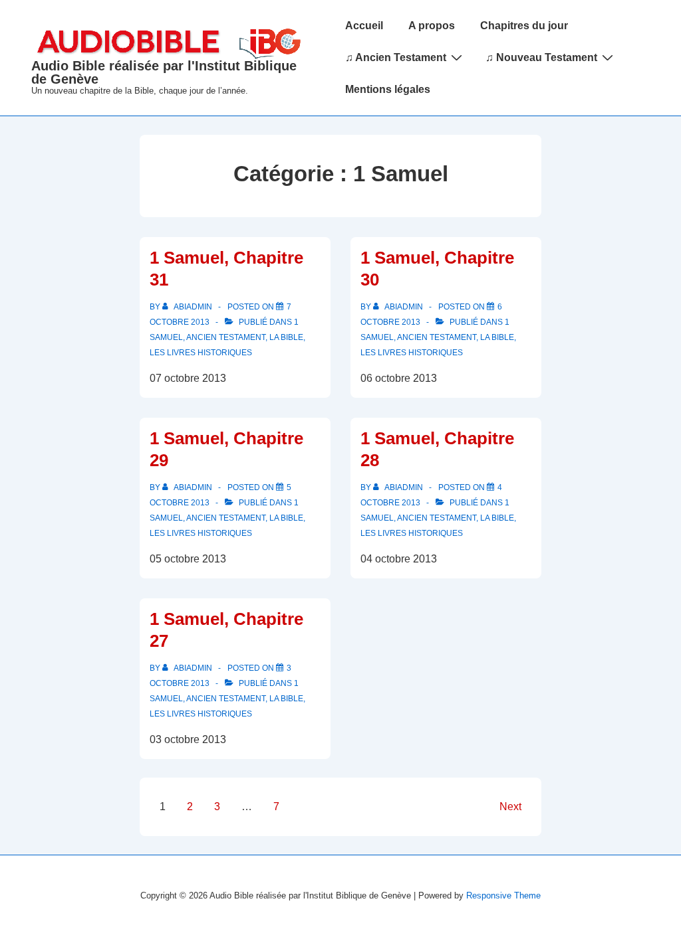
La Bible (286, 337)
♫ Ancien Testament (395, 57)
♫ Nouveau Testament (541, 57)
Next (510, 806)
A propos (431, 25)
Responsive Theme (503, 895)
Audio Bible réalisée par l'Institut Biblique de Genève (164, 72)
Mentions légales (387, 89)
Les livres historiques (201, 352)
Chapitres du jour (524, 25)
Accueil (364, 25)
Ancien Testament (225, 337)
